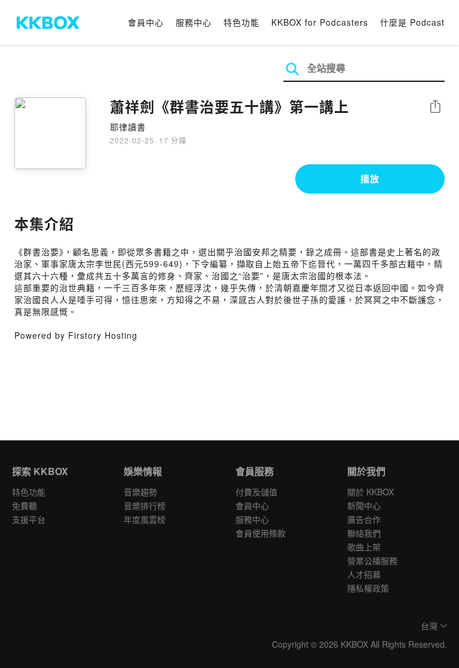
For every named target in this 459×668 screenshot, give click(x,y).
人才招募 (364, 574)
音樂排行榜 (145, 505)
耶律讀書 (128, 127)
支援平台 (28, 519)
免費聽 (24, 505)
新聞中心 (364, 505)
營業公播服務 (372, 560)
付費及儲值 (256, 492)
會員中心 (146, 22)
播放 (370, 178)
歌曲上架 (364, 547)
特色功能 (241, 22)
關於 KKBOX (370, 492)
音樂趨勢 (140, 492)
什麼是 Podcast (412, 22)
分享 (435, 107)
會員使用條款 (260, 533)
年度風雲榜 (145, 519)
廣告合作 (364, 519)
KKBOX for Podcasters (319, 22)
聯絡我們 (364, 533)
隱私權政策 (368, 588)
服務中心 (194, 22)
